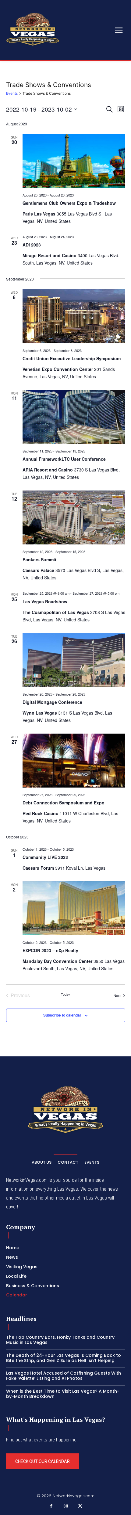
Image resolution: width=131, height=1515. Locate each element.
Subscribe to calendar (62, 1015)
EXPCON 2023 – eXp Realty (50, 950)
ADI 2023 (32, 245)
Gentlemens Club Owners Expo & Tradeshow (69, 203)
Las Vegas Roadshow (45, 601)
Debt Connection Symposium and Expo (63, 802)
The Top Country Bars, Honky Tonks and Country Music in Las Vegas (60, 1339)
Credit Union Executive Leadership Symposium (72, 358)
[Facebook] (51, 1506)
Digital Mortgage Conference (52, 702)
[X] (80, 1506)
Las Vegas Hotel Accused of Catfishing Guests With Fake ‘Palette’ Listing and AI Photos (63, 1375)
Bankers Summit (39, 559)
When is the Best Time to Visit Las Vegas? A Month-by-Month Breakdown (62, 1393)
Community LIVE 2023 (45, 857)
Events (12, 93)
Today (65, 994)
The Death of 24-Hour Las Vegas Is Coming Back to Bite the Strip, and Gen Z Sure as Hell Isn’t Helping (63, 1358)
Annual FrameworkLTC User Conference (64, 459)
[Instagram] (65, 1506)
